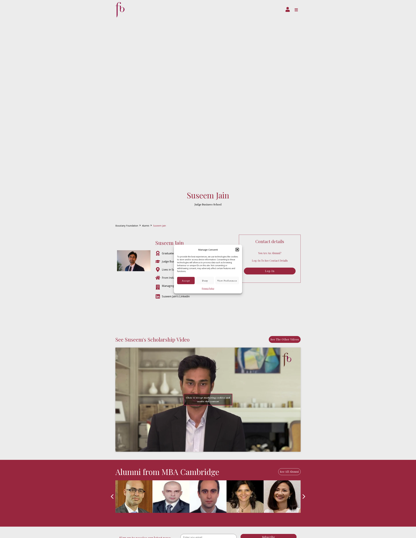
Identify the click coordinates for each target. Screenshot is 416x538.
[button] (237, 249)
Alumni (145, 225)
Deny (205, 280)
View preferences (227, 280)
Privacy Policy (208, 288)
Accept (186, 280)
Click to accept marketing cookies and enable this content (208, 399)
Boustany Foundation (126, 225)
